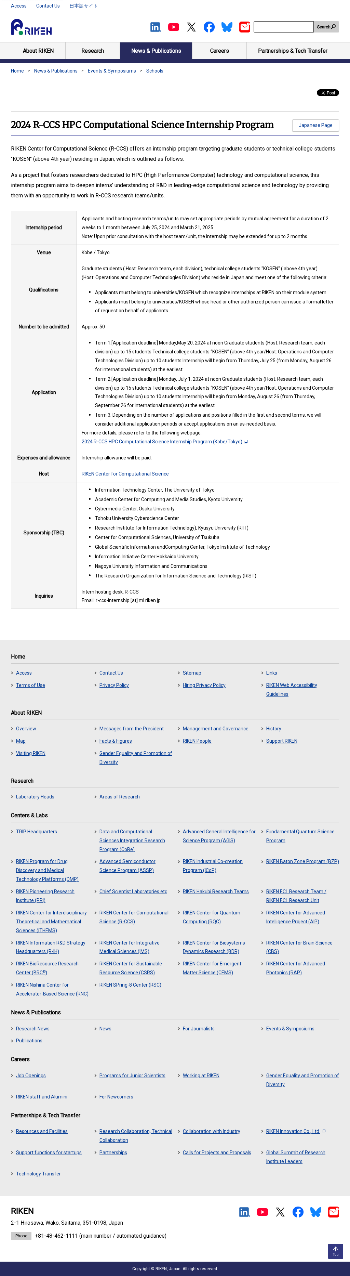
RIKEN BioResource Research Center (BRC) (47, 968)
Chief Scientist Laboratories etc (133, 891)
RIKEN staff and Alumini (41, 1096)
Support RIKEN (281, 741)
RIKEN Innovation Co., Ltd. (293, 1131)
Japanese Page (316, 125)
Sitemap (192, 673)
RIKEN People (197, 741)
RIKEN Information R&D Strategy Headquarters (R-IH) (50, 947)
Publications (29, 1040)
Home (17, 71)
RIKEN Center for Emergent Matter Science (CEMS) (212, 968)
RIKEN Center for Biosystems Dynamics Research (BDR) (214, 947)
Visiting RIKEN (30, 753)
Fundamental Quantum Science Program (300, 836)
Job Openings (31, 1075)
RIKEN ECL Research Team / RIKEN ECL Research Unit (296, 896)
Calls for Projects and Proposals (217, 1152)
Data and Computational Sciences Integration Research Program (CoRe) (132, 840)
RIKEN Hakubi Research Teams (216, 891)
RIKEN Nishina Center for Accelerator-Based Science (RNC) (52, 989)
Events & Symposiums (112, 71)
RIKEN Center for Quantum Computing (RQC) (211, 917)
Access (19, 6)
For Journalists (199, 1028)
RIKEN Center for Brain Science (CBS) (299, 947)
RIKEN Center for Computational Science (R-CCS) (134, 917)
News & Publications (56, 71)
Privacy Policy (114, 685)
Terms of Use (30, 685)
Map (21, 741)
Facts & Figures (115, 741)
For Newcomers (116, 1096)
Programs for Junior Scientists (132, 1075)
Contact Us (48, 6)
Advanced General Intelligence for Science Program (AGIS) (219, 836)
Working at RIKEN (201, 1075)
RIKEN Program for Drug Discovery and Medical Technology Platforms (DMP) (47, 870)
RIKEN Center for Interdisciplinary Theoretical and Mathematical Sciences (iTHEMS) (51, 921)
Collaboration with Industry (211, 1131)
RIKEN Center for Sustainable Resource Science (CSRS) (130, 968)
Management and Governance (215, 728)
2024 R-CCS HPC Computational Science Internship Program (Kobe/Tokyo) (162, 441)
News (105, 1028)
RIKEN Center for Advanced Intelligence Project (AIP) (295, 917)
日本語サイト (83, 6)
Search (324, 27)
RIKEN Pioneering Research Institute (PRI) (45, 896)
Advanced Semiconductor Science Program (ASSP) (127, 866)
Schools (154, 71)
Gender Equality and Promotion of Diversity (135, 758)
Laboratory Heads (35, 796)
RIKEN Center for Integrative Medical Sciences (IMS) (129, 947)
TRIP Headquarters (36, 831)
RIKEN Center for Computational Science (125, 474)
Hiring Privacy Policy (204, 685)
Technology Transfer (38, 1173)
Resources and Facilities (42, 1131)
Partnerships (113, 1152)
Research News (33, 1028)
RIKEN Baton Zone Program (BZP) (302, 861)
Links (271, 673)
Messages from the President (131, 728)
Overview (26, 728)
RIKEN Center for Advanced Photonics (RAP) (295, 968)
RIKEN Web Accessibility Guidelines (291, 689)
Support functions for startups (49, 1152)
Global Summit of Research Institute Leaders (295, 1157)
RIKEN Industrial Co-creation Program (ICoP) (213, 866)
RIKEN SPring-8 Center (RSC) (130, 985)
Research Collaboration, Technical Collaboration (135, 1136)
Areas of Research (119, 796)
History (273, 728)
